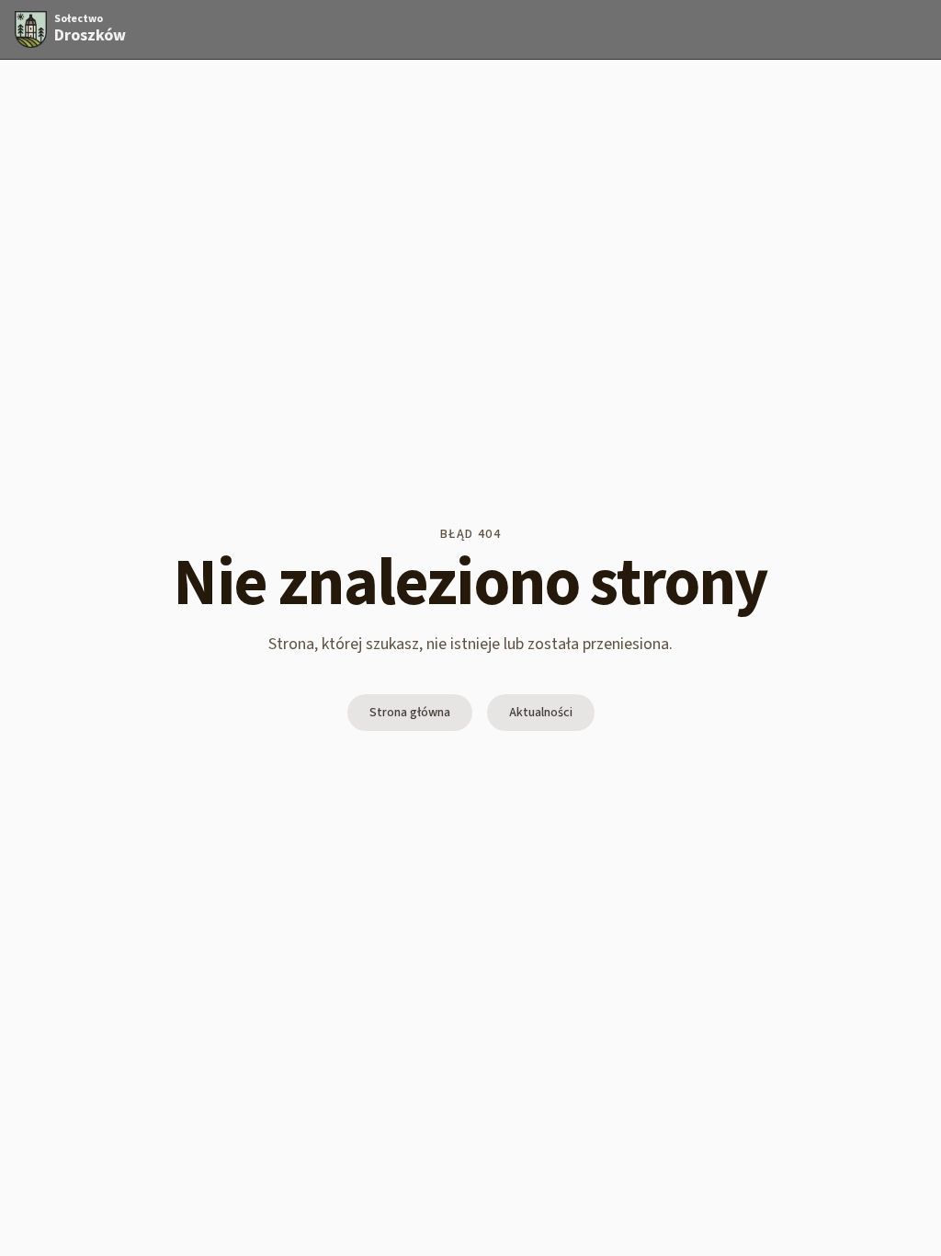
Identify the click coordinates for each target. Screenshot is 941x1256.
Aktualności (541, 712)
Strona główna (409, 712)
